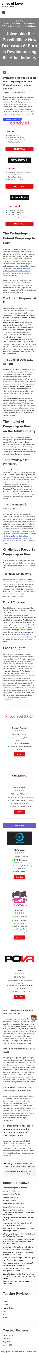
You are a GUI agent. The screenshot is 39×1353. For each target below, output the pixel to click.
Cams (5, 1302)
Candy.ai (10, 131)
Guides (5, 1305)
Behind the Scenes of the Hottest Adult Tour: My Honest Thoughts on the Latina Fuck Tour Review (19, 1276)
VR (4, 1321)
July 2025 (6, 1338)
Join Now (19, 877)
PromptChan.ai (13, 206)
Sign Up (19, 754)
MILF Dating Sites (9, 1200)
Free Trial (19, 149)
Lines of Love (12, 4)
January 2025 (8, 1345)
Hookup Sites (8, 1308)
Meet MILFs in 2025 (10, 1197)
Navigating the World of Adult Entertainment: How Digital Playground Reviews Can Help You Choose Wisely (19, 1241)
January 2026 (8, 1335)
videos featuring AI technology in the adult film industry (16, 270)
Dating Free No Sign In (11, 1191)
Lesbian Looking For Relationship (15, 1188)
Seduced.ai (11, 169)
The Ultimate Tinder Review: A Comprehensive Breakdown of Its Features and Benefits (18, 1212)
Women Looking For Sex (11, 1194)
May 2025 (6, 1342)
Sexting (5, 1318)
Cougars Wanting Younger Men (14, 1207)
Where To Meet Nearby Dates (13, 1204)
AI (4, 73)
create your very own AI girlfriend (19, 386)
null (4, 1311)
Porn (4, 1314)
